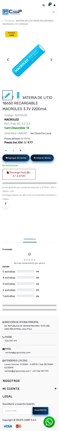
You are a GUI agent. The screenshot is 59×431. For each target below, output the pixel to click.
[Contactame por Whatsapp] (49, 422)
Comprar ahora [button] (43, 158)
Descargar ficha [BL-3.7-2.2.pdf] (20, 174)
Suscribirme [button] (40, 410)
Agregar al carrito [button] (17, 158)
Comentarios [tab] (30, 239)
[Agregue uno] (20, 151)
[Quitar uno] (6, 151)
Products (9, 20)
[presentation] (7, 59)
